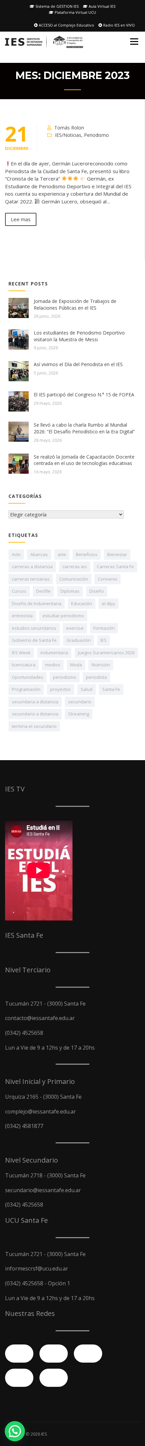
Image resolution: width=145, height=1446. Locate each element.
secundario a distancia (35, 714)
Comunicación (73, 579)
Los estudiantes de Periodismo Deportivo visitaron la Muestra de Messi (79, 336)
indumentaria (54, 653)
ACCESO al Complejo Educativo (66, 25)
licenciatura (23, 665)
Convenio (107, 579)
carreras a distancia (32, 566)
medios (52, 665)
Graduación (78, 640)
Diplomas (70, 591)
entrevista (22, 616)
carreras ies (74, 566)
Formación (104, 628)
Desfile (43, 591)
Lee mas (21, 219)
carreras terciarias (31, 579)
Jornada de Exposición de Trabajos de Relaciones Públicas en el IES (75, 304)
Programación (26, 689)
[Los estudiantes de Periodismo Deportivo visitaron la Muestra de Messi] (18, 339)
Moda (76, 665)
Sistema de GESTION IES (56, 6)
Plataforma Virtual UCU (75, 12)
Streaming (78, 714)
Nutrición (101, 665)
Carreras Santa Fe (115, 566)
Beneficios (86, 554)
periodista (96, 677)
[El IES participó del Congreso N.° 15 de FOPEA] (18, 401)
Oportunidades (27, 677)
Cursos (19, 591)
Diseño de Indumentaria (36, 603)
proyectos (60, 689)
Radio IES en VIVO (118, 25)
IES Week (21, 653)
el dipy (108, 603)
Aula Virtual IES (101, 6)
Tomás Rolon (69, 127)
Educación (81, 603)
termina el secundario (34, 726)
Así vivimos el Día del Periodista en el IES (78, 364)
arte (62, 554)
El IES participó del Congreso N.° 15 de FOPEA (84, 394)
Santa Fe (111, 689)
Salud (86, 689)
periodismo (64, 677)
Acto (16, 554)
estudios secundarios (34, 628)
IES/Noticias (68, 135)
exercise (75, 628)
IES (103, 640)
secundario (79, 702)
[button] (15, 1431)
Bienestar (117, 554)
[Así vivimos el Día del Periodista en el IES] (18, 371)
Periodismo (96, 135)
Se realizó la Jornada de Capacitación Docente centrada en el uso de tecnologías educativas (84, 460)
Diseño (96, 591)
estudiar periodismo (63, 616)
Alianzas (39, 554)
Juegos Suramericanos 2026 (106, 653)
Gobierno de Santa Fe (34, 640)
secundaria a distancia (35, 702)
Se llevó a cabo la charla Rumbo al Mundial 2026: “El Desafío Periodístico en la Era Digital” (84, 428)
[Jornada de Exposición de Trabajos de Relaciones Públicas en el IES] (18, 308)
